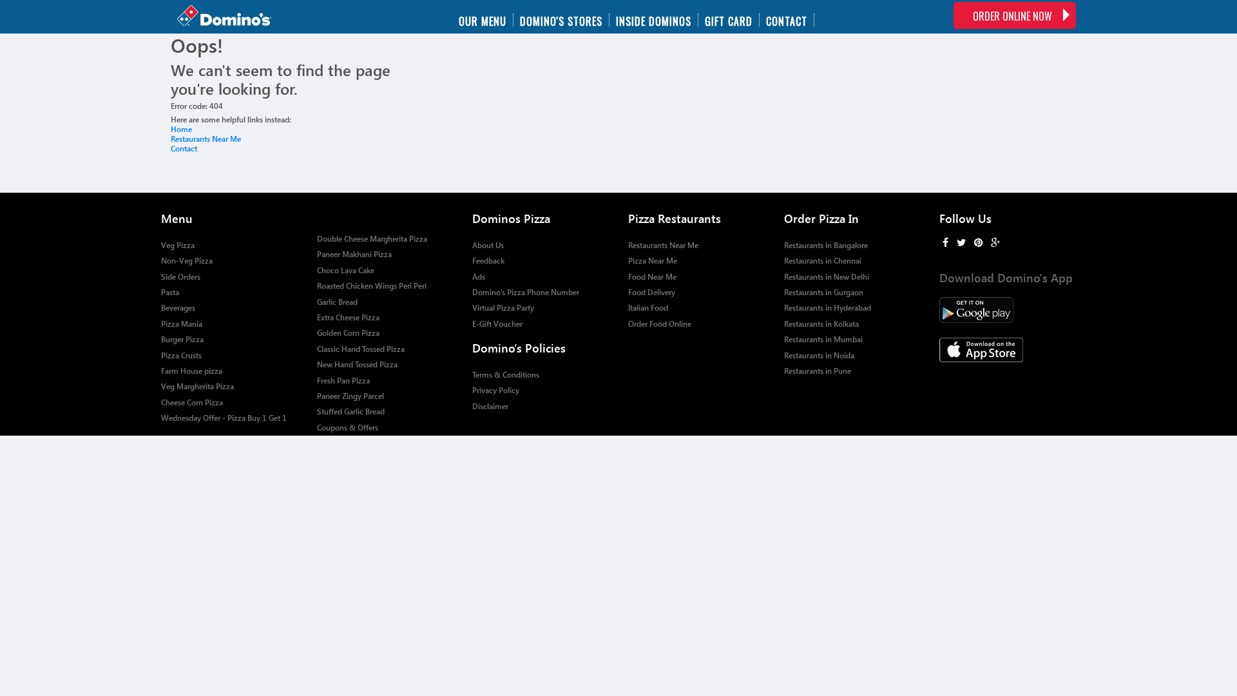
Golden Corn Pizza (348, 333)
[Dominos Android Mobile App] (1007, 310)
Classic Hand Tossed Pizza (361, 349)
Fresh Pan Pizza (343, 380)
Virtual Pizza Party (503, 308)
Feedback (488, 261)
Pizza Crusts (181, 355)
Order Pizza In (821, 218)
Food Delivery (651, 292)
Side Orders (180, 277)
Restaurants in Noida (819, 355)
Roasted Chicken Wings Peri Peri (372, 286)
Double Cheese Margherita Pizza (372, 239)
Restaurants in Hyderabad (827, 308)
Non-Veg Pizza (187, 261)
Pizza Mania (181, 324)
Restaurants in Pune (817, 371)
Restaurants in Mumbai (823, 339)
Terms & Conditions (505, 375)
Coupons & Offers (347, 427)
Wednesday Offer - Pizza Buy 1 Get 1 (224, 418)
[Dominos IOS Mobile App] (1007, 350)
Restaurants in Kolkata (821, 324)
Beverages (178, 308)
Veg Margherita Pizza (197, 386)
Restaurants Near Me (206, 139)
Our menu (482, 20)
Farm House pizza (191, 371)
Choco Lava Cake (345, 270)
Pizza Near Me (652, 261)
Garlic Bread (337, 302)
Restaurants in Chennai (822, 261)
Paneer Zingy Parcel (350, 396)
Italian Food (648, 308)
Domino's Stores (561, 20)
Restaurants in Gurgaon (823, 292)
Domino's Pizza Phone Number (525, 292)
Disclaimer (490, 406)
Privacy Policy (495, 390)
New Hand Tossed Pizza (357, 364)
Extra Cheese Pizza (348, 317)
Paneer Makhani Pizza (354, 254)
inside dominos (653, 20)
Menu (177, 218)
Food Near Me (652, 277)
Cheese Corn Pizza (192, 402)
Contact (786, 20)
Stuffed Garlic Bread (351, 411)
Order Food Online (659, 324)
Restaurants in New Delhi (826, 277)
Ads (478, 277)
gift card (729, 20)
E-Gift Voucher (497, 324)
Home (181, 129)
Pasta (170, 292)
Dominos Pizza (511, 218)
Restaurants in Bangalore (826, 245)
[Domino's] (237, 17)
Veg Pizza (178, 245)
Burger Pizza (182, 339)
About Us (488, 245)
